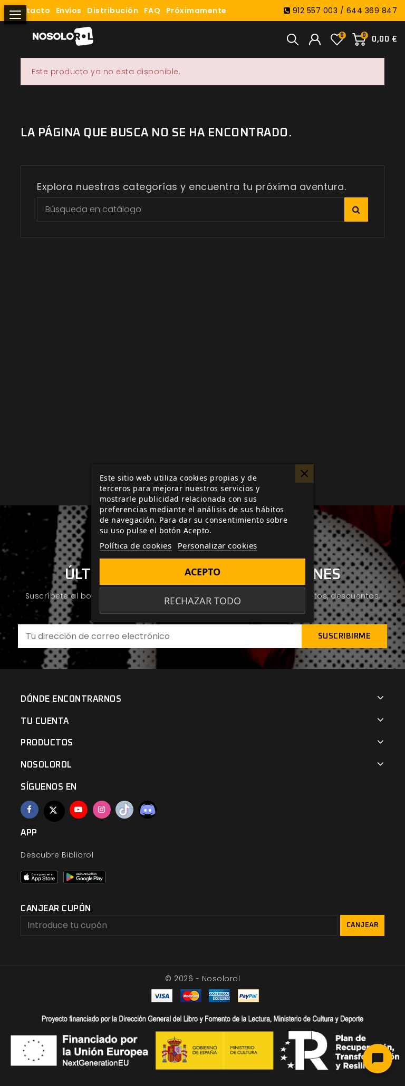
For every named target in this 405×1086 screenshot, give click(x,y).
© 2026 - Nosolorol (202, 978)
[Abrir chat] (377, 1058)
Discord (148, 810)
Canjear (362, 925)
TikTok (124, 810)
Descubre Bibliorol (57, 855)
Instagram (102, 810)
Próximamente (196, 10)
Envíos (69, 10)
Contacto (29, 10)
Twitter (54, 811)
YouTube (79, 810)
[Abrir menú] (15, 14)
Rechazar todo (202, 600)
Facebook (29, 810)
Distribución (112, 10)
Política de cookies (136, 545)
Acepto (202, 571)
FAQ (152, 10)
